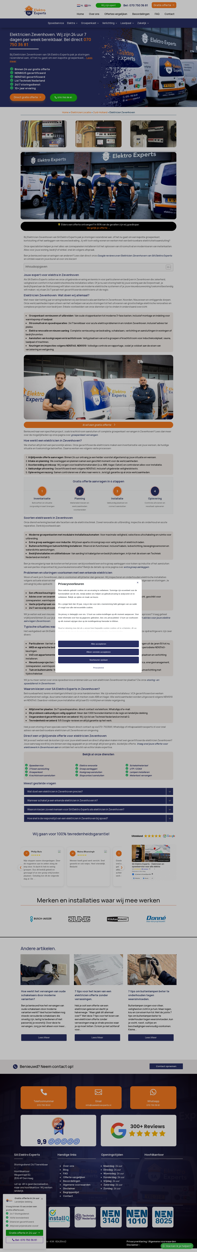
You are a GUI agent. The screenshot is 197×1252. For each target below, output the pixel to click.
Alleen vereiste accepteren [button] (98, 652)
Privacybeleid (98, 668)
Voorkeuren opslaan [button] (98, 660)
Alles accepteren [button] (98, 644)
